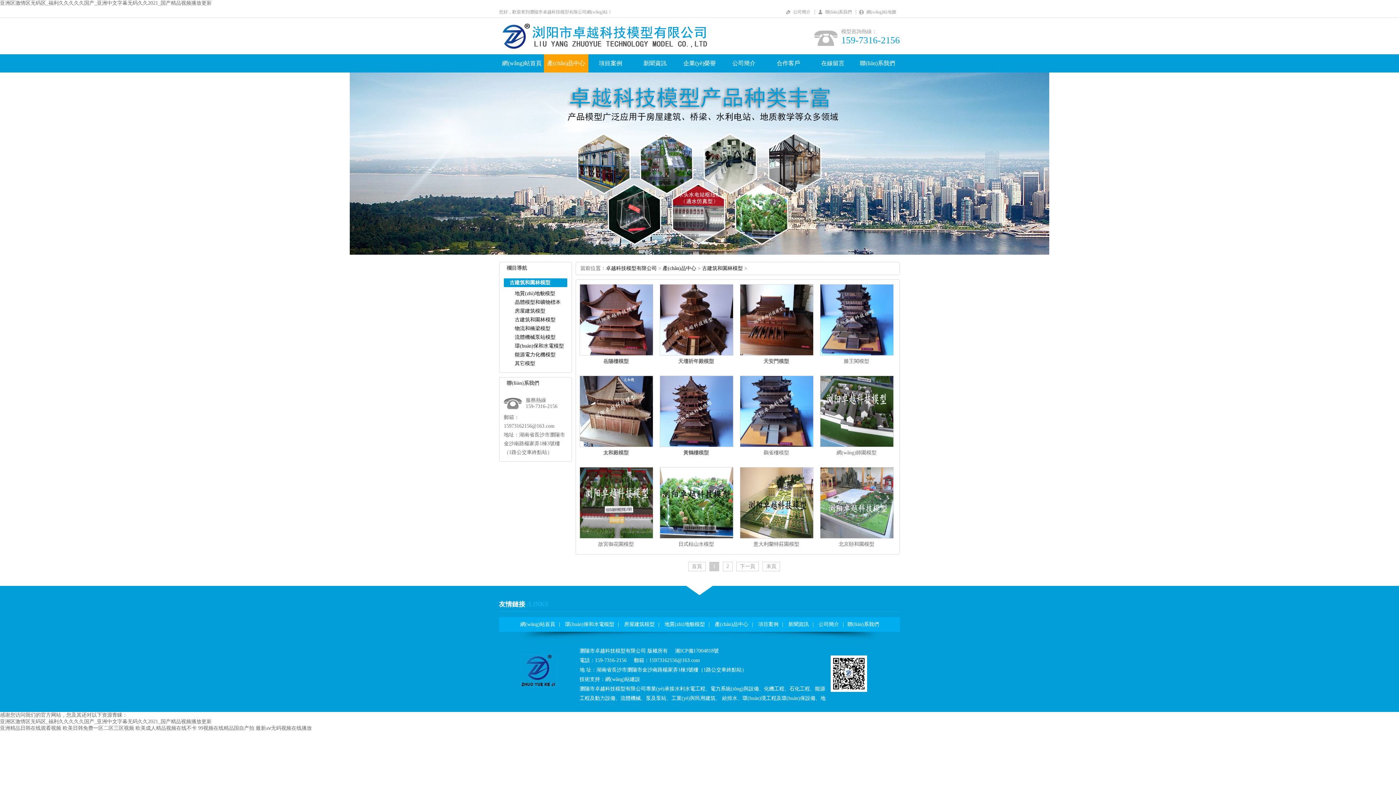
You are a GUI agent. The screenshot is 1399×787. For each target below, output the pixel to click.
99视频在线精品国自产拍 (226, 728)
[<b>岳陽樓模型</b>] (616, 354)
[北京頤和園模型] (857, 537)
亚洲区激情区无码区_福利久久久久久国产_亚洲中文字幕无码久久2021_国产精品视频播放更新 (106, 3)
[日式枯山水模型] (696, 537)
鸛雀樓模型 (776, 452)
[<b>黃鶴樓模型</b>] (696, 445)
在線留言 (833, 63)
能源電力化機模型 (535, 354)
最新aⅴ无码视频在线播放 (284, 728)
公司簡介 (802, 12)
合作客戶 (788, 63)
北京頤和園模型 (856, 544)
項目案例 (610, 63)
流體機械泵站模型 (535, 337)
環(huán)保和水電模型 (539, 346)
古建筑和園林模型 (535, 319)
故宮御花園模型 (616, 544)
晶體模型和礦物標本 (538, 302)
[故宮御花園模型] (616, 537)
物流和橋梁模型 (532, 328)
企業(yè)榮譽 (699, 63)
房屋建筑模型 (530, 311)
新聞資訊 (655, 63)
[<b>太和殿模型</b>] (616, 445)
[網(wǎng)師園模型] (857, 445)
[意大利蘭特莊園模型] (777, 537)
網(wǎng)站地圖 (881, 12)
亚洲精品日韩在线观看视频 (30, 728)
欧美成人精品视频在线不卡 (166, 728)
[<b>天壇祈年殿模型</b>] (696, 354)
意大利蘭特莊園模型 (776, 544)
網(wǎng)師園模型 (856, 452)
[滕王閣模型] (857, 354)
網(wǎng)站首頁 (522, 63)
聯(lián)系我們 (838, 12)
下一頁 (747, 566)
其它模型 (525, 363)
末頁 (771, 566)
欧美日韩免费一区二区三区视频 (98, 728)
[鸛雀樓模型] (777, 445)
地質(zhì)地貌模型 (535, 293)
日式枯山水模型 (696, 544)
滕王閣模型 (856, 361)
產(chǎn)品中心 (566, 63)
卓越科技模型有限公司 (631, 268)
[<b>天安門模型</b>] (777, 354)
